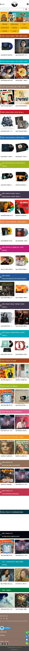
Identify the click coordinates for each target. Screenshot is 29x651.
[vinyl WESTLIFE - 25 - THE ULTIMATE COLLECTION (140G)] (7, 122)
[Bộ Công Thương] (5, 628)
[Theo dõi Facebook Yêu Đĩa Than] (1, 618)
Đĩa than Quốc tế (5, 27)
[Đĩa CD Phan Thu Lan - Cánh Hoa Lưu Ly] (7, 575)
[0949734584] (26, 643)
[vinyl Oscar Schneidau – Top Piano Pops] (7, 475)
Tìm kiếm (2, 641)
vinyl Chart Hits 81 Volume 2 (8, 405)
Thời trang (14, 27)
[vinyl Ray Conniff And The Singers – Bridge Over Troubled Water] (7, 447)
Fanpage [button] (2, 635)
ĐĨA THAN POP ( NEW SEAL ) (13, 112)
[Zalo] (26, 636)
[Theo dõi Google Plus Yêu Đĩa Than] (7, 618)
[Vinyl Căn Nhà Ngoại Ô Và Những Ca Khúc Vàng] (7, 97)
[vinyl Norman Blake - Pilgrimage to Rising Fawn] (7, 289)
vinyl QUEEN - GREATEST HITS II (10, 156)
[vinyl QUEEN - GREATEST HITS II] (7, 148)
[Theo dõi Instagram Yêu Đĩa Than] (4, 618)
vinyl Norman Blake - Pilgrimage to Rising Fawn (12, 297)
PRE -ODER (6, 590)
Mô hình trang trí (14, 24)
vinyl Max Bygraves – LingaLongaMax (10, 379)
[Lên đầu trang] (27, 649)
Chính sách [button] (3, 632)
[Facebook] (26, 639)
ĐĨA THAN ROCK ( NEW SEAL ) (13, 137)
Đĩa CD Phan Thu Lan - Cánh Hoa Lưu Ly (11, 583)
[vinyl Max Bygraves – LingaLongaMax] (7, 371)
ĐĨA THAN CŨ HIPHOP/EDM (12, 512)
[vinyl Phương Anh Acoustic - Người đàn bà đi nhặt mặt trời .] (7, 72)
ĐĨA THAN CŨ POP (9, 361)
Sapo (17, 649)
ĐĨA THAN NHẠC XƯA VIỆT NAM (14, 61)
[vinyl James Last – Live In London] (7, 422)
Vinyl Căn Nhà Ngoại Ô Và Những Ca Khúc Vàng (13, 105)
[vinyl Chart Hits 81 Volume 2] (7, 396)
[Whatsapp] (26, 632)
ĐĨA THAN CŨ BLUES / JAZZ (12, 437)
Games (14, 31)
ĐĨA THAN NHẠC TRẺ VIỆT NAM (14, 36)
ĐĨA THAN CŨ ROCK (10, 386)
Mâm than (5, 24)
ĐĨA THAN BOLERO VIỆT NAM (13, 87)
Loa (24, 24)
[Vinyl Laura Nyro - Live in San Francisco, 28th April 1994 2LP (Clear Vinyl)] (7, 600)
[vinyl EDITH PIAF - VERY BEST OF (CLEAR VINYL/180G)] (7, 317)
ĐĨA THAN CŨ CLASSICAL (12, 411)
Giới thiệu (7, 641)
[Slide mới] (14, 17)
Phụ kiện (5, 31)
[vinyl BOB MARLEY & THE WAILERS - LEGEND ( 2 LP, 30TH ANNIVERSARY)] (7, 207)
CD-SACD (24, 27)
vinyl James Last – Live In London (9, 430)
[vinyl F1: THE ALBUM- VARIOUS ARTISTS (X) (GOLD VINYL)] (7, 260)
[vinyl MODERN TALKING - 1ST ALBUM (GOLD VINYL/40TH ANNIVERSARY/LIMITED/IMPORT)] (7, 232)
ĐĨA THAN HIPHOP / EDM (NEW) (14, 222)
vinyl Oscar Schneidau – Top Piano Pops (10, 484)
